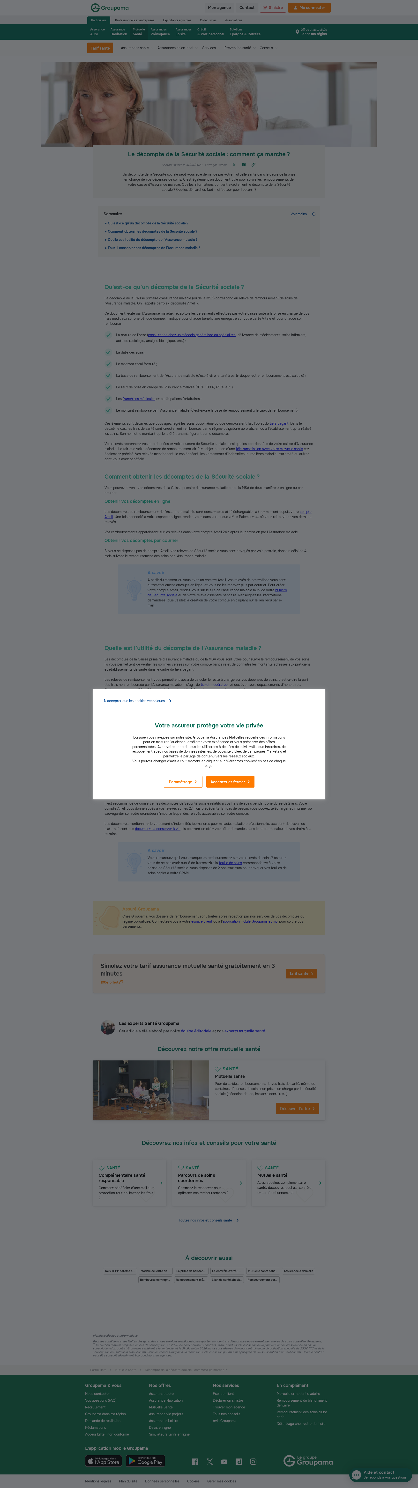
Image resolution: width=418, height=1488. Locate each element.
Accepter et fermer (227, 782)
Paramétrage (180, 782)
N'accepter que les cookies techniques (134, 700)
